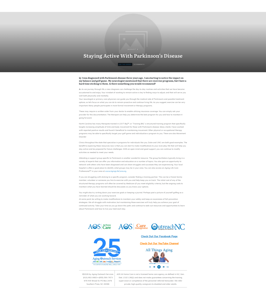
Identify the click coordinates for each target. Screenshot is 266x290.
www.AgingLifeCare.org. (116, 171)
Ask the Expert (125, 64)
